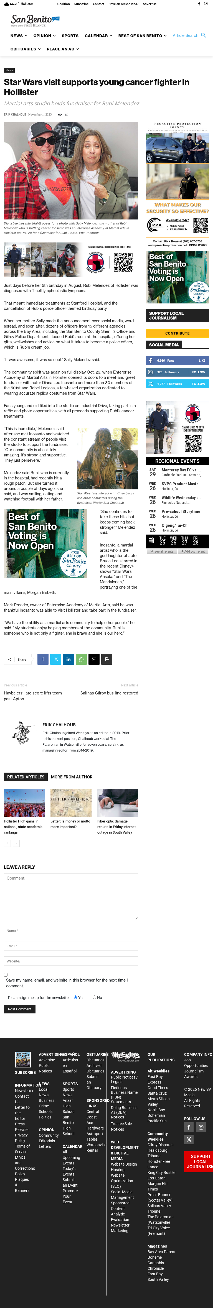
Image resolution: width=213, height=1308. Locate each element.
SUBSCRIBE (25, 1072)
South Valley (158, 1279)
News (9, 70)
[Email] (94, 659)
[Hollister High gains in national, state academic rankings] (24, 803)
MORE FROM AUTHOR (72, 777)
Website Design (124, 1164)
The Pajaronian (161, 1217)
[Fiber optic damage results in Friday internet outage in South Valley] (117, 803)
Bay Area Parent (162, 1252)
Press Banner (159, 1194)
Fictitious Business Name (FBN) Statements (124, 1094)
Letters (45, 1146)
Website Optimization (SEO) (122, 1181)
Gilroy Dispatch (161, 1145)
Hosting (118, 1170)
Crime (44, 1106)
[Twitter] (55, 659)
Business (46, 1100)
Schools (45, 1111)
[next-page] (16, 843)
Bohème (155, 1257)
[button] (191, 35)
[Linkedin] (68, 659)
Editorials (47, 1141)
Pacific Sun (157, 1121)
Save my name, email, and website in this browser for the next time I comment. (67, 983)
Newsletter (24, 1091)
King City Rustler (162, 1172)
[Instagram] (205, 4)
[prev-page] (7, 843)
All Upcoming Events (71, 1157)
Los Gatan (157, 1178)
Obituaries (95, 1060)
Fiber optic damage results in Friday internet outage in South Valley (116, 826)
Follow (198, 372)
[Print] (106, 659)
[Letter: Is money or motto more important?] (70, 803)
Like (202, 360)
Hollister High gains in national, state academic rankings (23, 826)
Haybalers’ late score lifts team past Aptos (33, 696)
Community (49, 1135)
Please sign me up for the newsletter (39, 997)
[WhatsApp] (81, 659)
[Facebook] (199, 4)
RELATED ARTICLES (25, 777)
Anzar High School (68, 1106)
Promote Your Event (70, 1196)
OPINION (47, 1130)
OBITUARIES (98, 1054)
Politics (45, 1117)
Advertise (47, 1060)
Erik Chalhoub (15, 115)
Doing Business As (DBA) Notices (124, 1112)
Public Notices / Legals (124, 1079)
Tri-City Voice (159, 1228)
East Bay (155, 1274)
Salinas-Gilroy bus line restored (109, 693)
